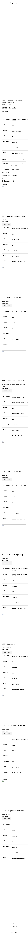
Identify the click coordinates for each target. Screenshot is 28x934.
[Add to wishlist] (12, 808)
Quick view (8, 808)
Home (2, 903)
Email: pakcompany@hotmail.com (9, 892)
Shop (2, 908)
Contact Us (4, 887)
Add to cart (13, 165)
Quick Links (4, 900)
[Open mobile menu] (1, 3)
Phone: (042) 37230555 (6, 890)
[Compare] (4, 808)
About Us (3, 906)
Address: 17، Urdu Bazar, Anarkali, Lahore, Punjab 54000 (13, 896)
